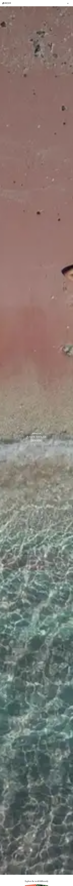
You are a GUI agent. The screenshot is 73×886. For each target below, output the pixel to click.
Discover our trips (36, 440)
